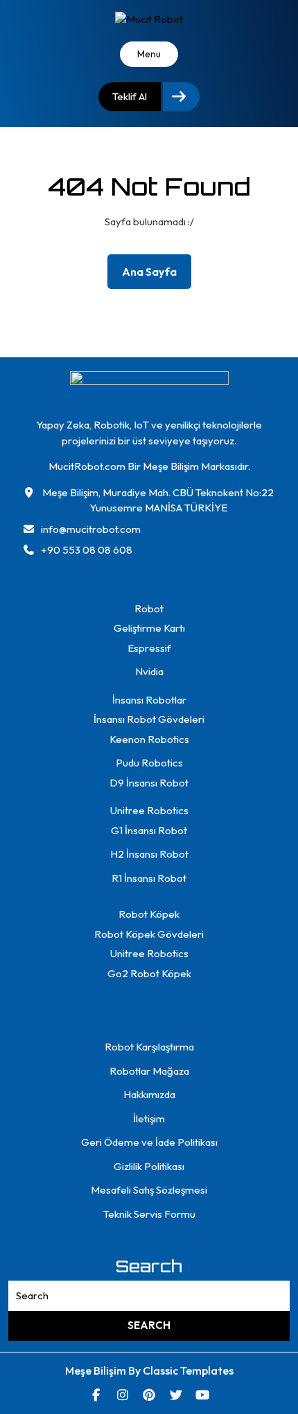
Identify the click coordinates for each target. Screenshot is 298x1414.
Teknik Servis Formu (149, 1213)
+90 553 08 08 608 (86, 549)
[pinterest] (149, 1395)
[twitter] (176, 1395)
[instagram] (122, 1395)
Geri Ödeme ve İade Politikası (149, 1142)
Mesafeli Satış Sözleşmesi (149, 1189)
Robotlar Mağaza (149, 1070)
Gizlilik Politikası (149, 1166)
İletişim (149, 1118)
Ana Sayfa (155, 274)
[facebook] (96, 1395)
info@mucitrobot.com (91, 529)
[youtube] (203, 1395)
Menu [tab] (149, 54)
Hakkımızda (149, 1094)
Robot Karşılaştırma (149, 1046)
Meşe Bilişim (96, 1370)
